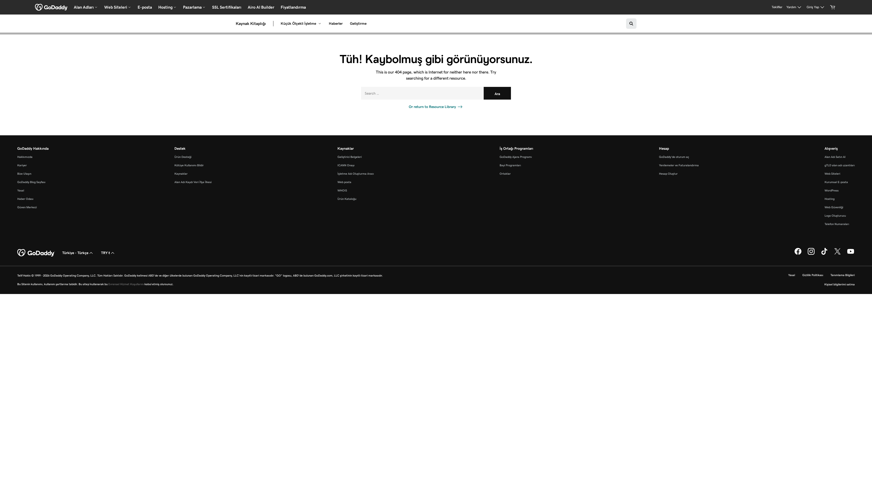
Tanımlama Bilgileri (842, 275)
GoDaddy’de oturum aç (674, 157)
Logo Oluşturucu (835, 215)
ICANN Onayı (345, 165)
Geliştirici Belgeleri (349, 157)
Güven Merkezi (27, 207)
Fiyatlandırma (293, 7)
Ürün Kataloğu (346, 199)
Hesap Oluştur (668, 173)
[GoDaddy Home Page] (36, 253)
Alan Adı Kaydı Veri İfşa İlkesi (193, 182)
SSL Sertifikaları (226, 7)
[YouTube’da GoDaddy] (851, 253)
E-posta (145, 7)
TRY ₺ (105, 253)
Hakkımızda (24, 157)
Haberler (336, 23)
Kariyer (22, 165)
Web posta (344, 182)
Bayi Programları (510, 165)
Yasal (20, 190)
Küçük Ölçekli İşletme (298, 23)
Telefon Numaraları (837, 224)
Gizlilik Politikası (812, 275)
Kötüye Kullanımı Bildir (189, 165)
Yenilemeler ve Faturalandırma (679, 165)
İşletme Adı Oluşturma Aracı (355, 173)
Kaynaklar (181, 173)
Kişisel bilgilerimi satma (839, 284)
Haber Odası (25, 199)
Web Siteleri (832, 173)
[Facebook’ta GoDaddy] (798, 253)
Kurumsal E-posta (836, 182)
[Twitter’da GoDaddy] (837, 253)
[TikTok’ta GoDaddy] (824, 253)
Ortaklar (505, 173)
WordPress (832, 190)
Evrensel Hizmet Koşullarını (126, 284)
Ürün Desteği (182, 157)
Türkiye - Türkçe (75, 253)
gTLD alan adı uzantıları (840, 165)
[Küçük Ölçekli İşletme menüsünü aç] (320, 23)
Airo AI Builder (261, 7)
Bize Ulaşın (24, 173)
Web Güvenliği (834, 207)
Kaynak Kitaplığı (251, 23)
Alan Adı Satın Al (835, 157)
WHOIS (342, 190)
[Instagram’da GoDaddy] (811, 253)
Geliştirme (358, 23)
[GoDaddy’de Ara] (631, 23)
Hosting (830, 199)
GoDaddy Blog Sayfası (31, 182)
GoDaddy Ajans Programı (516, 157)
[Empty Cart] (833, 7)
